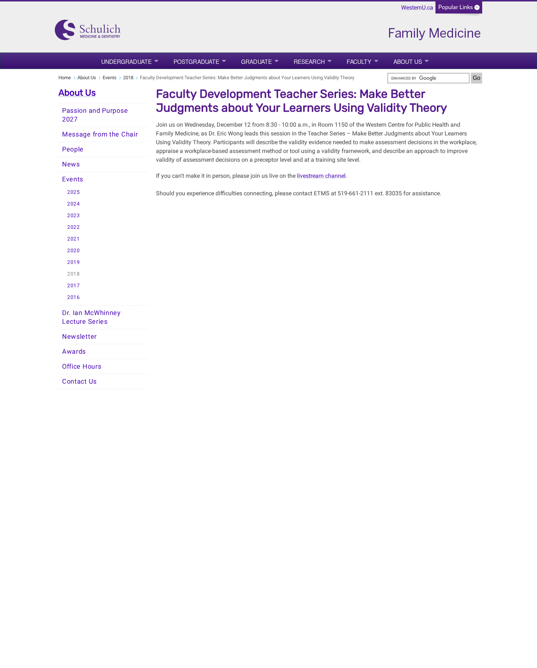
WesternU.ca (417, 7)
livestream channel (321, 175)
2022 (73, 227)
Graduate (256, 61)
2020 (73, 250)
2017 (73, 286)
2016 (73, 297)
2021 (73, 239)
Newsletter (79, 336)
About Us (407, 61)
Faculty (359, 61)
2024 (73, 204)
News (71, 164)
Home (64, 77)
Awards (74, 351)
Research (309, 61)
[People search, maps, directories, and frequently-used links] (458, 9)
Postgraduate (196, 61)
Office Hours (81, 366)
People (73, 149)
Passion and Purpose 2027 (95, 115)
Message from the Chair (100, 134)
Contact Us (79, 381)
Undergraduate (126, 61)
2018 (128, 77)
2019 (73, 262)
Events (110, 77)
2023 (73, 215)
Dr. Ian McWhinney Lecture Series (91, 317)
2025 (73, 192)
